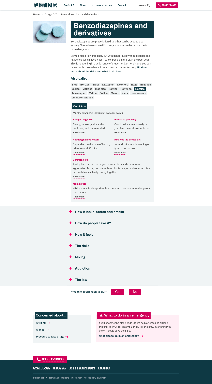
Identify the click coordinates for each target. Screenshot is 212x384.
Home (36, 14)
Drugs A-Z (69, 5)
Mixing (80, 257)
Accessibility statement (95, 378)
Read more (79, 132)
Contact (122, 5)
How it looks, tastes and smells (99, 212)
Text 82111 (59, 367)
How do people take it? (93, 223)
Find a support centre (82, 367)
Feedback (104, 367)
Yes (117, 292)
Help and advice (103, 5)
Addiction (82, 268)
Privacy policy (40, 378)
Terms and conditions (59, 378)
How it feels (84, 234)
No (135, 292)
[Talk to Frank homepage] (45, 5)
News (83, 5)
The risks (82, 246)
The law (81, 280)
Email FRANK (41, 367)
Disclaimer (76, 378)
